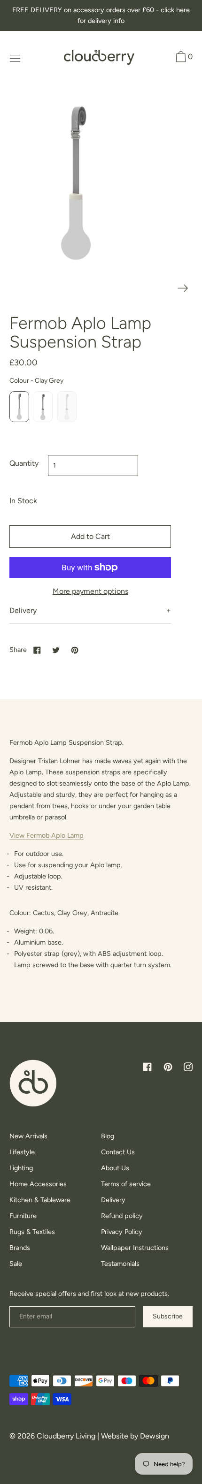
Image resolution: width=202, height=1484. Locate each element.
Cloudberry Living (66, 1435)
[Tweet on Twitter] (55, 650)
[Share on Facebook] (37, 650)
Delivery (23, 610)
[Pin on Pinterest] (74, 650)
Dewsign (154, 1435)
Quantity (24, 463)
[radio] (19, 406)
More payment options (90, 591)
